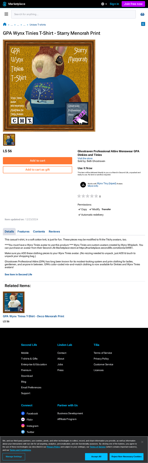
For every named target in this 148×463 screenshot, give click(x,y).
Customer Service (103, 364)
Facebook (32, 413)
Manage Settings (14, 456)
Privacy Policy (101, 358)
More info (93, 185)
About (60, 358)
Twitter (30, 432)
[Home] (4, 24)
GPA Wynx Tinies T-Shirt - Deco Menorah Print (33, 316)
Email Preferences (31, 387)
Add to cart (37, 160)
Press (60, 370)
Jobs (60, 364)
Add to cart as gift (37, 169)
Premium (26, 370)
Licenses (99, 370)
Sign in (114, 4)
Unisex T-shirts (38, 24)
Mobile (25, 352)
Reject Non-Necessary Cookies (126, 456)
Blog (23, 381)
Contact (61, 352)
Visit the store (85, 158)
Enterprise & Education (34, 364)
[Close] (142, 442)
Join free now (133, 4)
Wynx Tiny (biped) (106, 183)
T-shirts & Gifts (29, 358)
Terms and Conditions (20, 450)
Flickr (29, 419)
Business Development (70, 413)
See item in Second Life (18, 274)
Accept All (96, 456)
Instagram (32, 425)
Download (27, 375)
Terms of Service (103, 352)
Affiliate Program (67, 419)
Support (25, 393)
